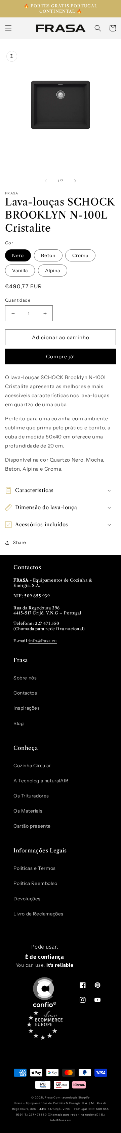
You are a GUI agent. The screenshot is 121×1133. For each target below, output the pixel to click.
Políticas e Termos (34, 868)
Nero (18, 255)
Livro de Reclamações (38, 914)
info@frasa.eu (43, 640)
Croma (80, 255)
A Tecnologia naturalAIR (41, 781)
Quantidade (17, 300)
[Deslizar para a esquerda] (45, 180)
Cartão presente (32, 826)
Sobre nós (25, 678)
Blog (18, 723)
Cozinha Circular (32, 766)
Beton (48, 255)
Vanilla (20, 270)
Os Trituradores (31, 796)
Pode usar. (45, 956)
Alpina (52, 270)
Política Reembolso (35, 883)
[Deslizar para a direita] (75, 180)
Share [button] (19, 542)
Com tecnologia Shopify (71, 1097)
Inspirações (26, 708)
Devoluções (27, 899)
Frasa (49, 1097)
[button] (8, 28)
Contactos (25, 693)
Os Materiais (27, 811)
